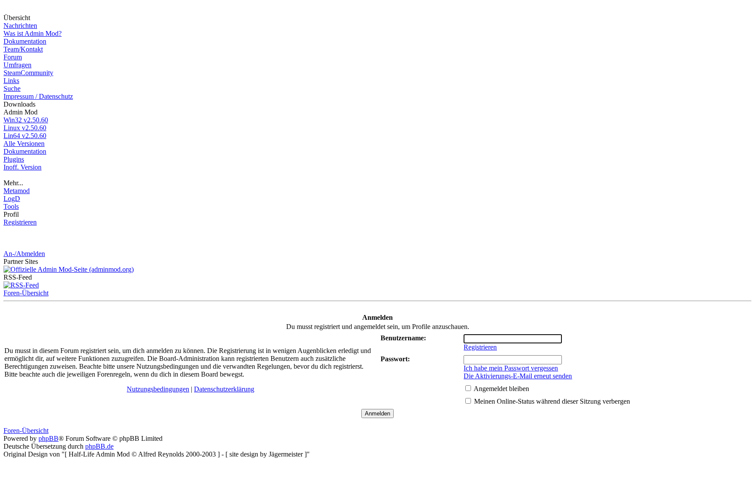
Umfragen (17, 65)
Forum (12, 57)
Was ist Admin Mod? (32, 33)
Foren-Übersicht (25, 293)
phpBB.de (99, 446)
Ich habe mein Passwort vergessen (511, 368)
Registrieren (20, 222)
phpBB (48, 438)
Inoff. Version (22, 167)
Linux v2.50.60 (24, 128)
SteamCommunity (28, 72)
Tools (11, 206)
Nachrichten (20, 25)
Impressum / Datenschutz (38, 96)
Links (11, 80)
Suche (12, 88)
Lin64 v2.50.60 (24, 135)
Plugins (13, 159)
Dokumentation (24, 41)
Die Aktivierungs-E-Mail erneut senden (518, 376)
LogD (11, 198)
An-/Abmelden (24, 253)
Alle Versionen (24, 143)
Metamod (16, 190)
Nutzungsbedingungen (158, 389)
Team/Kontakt (23, 49)
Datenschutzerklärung (224, 389)
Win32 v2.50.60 (25, 120)
